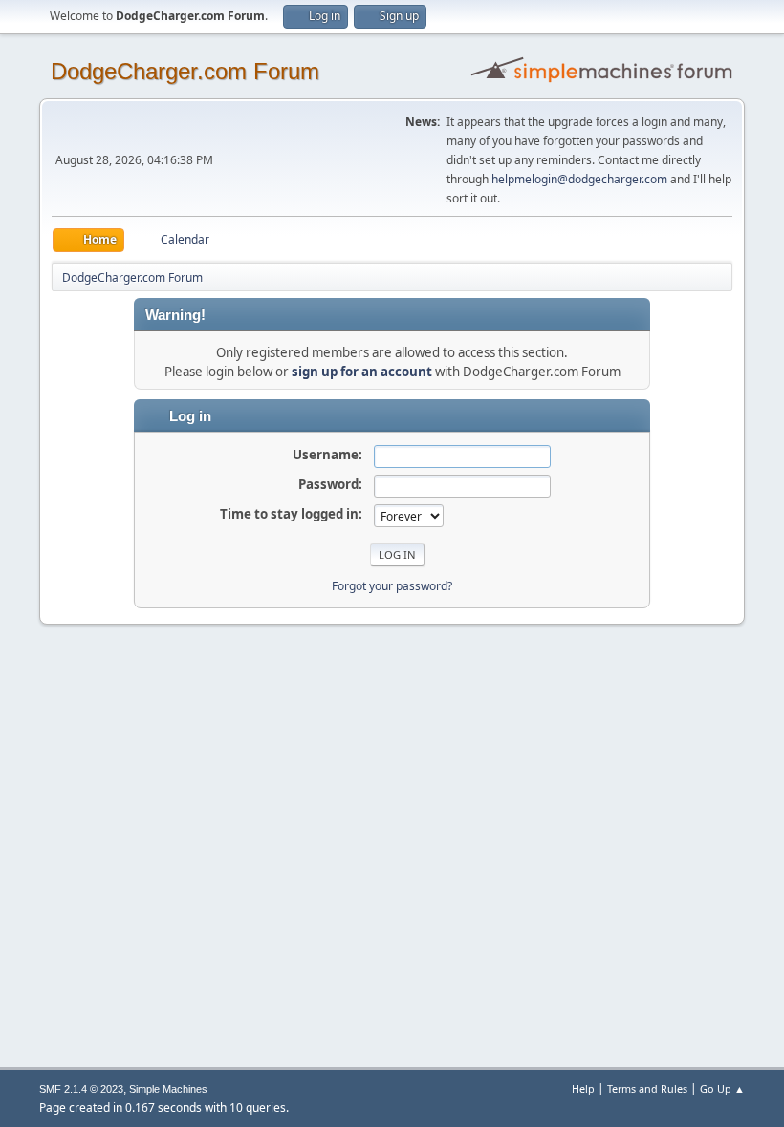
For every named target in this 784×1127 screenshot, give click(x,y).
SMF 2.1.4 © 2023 (81, 1089)
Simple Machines (168, 1089)
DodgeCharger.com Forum (185, 71)
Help (583, 1088)
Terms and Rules (647, 1088)
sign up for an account (362, 371)
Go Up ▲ (722, 1088)
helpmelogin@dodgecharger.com (579, 179)
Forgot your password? (392, 586)
